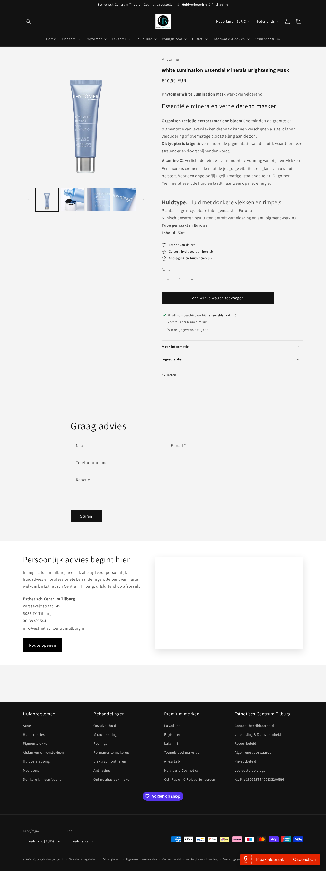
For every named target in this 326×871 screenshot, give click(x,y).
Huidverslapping (36, 761)
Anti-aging (101, 770)
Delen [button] (171, 375)
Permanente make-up (111, 752)
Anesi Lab (172, 761)
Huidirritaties (34, 734)
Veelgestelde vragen (251, 770)
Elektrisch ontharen (109, 761)
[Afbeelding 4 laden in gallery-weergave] (124, 199)
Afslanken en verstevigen (43, 752)
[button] (28, 21)
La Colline (172, 725)
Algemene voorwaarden (254, 752)
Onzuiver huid (104, 725)
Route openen (42, 645)
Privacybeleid (245, 761)
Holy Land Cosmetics (181, 770)
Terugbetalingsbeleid (83, 859)
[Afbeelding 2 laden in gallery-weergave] (72, 199)
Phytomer (172, 734)
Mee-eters (31, 770)
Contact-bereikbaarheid (254, 725)
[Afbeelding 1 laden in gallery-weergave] (47, 199)
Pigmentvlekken (36, 743)
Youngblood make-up (182, 752)
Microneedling (105, 734)
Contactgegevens (234, 859)
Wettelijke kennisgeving (202, 859)
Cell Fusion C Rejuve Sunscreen (189, 779)
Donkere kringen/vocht (42, 779)
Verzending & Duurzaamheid (258, 734)
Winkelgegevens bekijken (188, 329)
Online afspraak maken (112, 779)
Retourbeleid (245, 743)
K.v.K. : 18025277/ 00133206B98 (260, 779)
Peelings (100, 743)
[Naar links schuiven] (28, 199)
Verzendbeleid (171, 859)
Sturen (86, 516)
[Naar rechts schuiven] (143, 199)
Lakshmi (171, 743)
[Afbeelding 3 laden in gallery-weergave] (98, 199)
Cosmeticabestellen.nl (48, 859)
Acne (27, 725)
